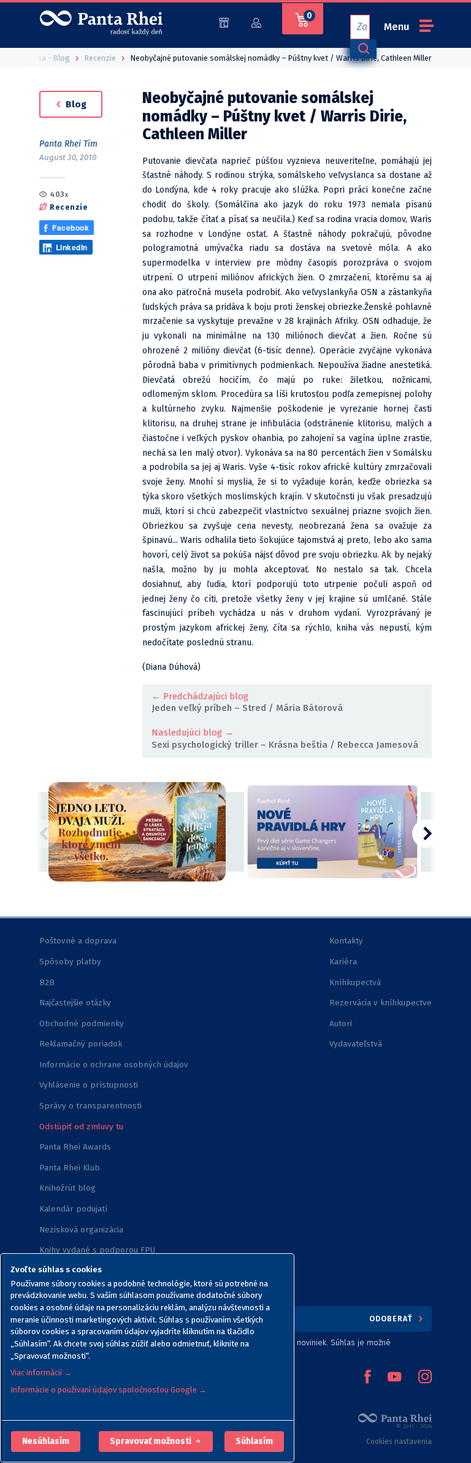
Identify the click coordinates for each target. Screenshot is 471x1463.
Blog (74, 104)
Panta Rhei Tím (68, 144)
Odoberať (392, 1318)
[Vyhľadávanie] (363, 48)
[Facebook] (367, 1378)
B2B (47, 982)
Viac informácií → (41, 1372)
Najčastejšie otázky (75, 1002)
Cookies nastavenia (399, 1441)
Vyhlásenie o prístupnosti (88, 1085)
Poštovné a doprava (78, 940)
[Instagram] (425, 1378)
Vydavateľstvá (355, 1044)
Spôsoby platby (70, 961)
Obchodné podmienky (81, 1023)
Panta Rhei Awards (75, 1147)
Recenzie (69, 207)
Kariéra (343, 961)
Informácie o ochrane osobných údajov (113, 1064)
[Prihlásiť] (256, 21)
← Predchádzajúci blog (199, 696)
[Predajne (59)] (224, 21)
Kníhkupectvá (355, 982)
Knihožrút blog (67, 1188)
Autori (340, 1023)
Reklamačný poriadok (80, 1044)
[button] (45, 1441)
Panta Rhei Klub (69, 1167)
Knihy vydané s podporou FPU (97, 1250)
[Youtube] (394, 1378)
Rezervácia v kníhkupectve (380, 1002)
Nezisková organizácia (81, 1229)
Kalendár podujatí (73, 1209)
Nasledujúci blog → (192, 732)
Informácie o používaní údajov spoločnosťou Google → (108, 1389)
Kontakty (346, 940)
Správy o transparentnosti (91, 1105)
